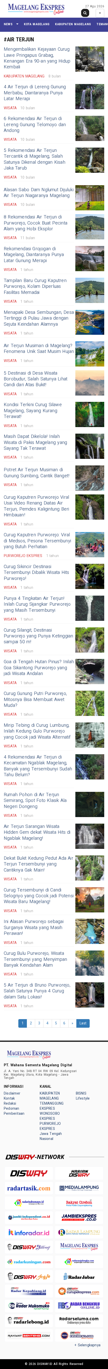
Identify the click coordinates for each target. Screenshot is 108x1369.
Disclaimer (12, 1093)
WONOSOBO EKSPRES (50, 1116)
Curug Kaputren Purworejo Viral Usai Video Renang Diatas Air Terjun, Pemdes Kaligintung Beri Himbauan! (36, 506)
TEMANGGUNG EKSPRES (52, 1106)
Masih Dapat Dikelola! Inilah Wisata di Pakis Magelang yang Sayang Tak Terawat (35, 442)
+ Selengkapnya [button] (87, 1345)
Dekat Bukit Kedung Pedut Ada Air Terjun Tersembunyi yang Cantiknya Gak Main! (38, 864)
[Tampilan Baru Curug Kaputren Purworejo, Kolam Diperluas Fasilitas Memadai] (89, 290)
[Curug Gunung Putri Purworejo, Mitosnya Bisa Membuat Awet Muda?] (89, 703)
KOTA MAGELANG (36, 24)
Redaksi (10, 1103)
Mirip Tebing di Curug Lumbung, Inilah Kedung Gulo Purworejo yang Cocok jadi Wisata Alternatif (37, 731)
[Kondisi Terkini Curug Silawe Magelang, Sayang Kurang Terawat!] (89, 414)
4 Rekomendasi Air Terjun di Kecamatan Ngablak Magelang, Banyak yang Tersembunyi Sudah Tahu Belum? (38, 766)
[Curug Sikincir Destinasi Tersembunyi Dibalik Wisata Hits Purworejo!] (89, 576)
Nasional (46, 1138)
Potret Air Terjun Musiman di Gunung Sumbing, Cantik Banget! (36, 472)
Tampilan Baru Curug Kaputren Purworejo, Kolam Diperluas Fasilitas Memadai (35, 286)
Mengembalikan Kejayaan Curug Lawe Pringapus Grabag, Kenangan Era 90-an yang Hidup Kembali (37, 58)
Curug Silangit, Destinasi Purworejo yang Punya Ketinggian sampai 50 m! (38, 636)
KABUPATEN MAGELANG (73, 24)
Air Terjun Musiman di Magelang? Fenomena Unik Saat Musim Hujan (39, 348)
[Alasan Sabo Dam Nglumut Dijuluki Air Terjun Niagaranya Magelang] (89, 197)
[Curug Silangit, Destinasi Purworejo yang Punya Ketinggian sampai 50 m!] (89, 640)
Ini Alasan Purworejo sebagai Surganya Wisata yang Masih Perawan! (34, 927)
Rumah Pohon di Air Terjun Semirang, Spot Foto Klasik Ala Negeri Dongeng (35, 800)
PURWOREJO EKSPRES (50, 1126)
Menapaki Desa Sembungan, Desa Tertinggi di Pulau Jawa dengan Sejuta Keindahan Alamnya (39, 318)
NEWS (8, 24)
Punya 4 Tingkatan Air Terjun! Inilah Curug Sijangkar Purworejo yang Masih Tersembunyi (37, 604)
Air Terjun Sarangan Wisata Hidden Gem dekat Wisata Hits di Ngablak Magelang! (37, 832)
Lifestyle (83, 1098)
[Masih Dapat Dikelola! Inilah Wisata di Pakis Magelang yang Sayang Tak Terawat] (89, 446)
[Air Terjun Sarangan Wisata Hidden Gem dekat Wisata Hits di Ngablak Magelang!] (89, 836)
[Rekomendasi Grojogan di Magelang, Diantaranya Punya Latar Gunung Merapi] (89, 258)
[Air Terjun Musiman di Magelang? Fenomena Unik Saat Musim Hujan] (89, 354)
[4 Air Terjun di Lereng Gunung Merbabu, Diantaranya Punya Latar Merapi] (89, 96)
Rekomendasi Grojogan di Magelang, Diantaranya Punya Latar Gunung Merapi (34, 254)
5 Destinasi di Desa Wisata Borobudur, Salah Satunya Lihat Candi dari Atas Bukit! (35, 379)
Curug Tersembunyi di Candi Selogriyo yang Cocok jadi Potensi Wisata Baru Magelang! (39, 896)
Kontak (9, 1098)
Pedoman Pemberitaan (14, 1111)
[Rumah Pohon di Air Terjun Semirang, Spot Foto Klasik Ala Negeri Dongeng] (89, 804)
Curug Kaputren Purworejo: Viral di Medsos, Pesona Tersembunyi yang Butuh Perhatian (37, 541)
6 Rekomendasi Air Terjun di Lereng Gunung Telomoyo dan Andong (35, 124)
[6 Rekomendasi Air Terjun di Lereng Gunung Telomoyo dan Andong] (89, 128)
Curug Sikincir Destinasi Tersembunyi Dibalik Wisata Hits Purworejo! (36, 572)
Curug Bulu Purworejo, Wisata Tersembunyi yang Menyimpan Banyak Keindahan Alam (35, 959)
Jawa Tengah (51, 1133)
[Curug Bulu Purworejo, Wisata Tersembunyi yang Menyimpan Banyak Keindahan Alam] (89, 963)
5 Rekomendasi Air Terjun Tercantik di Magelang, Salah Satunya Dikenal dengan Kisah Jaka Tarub (34, 159)
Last (83, 1023)
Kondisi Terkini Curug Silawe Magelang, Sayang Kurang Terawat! (33, 410)
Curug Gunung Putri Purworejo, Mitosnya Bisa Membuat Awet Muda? (35, 699)
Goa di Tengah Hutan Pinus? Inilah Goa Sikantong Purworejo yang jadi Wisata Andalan (39, 667)
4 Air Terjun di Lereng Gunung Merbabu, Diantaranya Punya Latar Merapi (35, 92)
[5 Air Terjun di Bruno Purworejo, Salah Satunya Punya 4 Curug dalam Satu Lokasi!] (89, 995)
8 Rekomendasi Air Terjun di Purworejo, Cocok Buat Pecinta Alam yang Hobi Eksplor (35, 223)
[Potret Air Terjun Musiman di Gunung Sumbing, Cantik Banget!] (89, 478)
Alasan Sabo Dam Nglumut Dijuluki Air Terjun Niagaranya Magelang (39, 192)
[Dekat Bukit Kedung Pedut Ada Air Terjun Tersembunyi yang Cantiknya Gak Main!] (89, 868)
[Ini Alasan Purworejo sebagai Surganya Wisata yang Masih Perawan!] (89, 931)
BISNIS (81, 1093)
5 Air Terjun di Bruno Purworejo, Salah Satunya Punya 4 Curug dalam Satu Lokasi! (37, 991)
